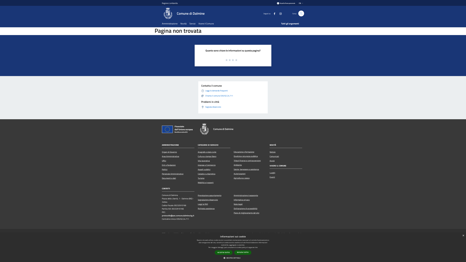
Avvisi (272, 160)
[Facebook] (273, 13)
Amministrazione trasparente (246, 195)
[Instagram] (279, 13)
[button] (233, 258)
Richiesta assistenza (206, 208)
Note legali (238, 204)
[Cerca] (301, 13)
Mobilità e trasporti (206, 182)
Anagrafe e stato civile (207, 152)
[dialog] (233, 247)
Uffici (164, 160)
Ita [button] (300, 3)
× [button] (463, 236)
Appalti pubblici (204, 169)
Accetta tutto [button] (223, 252)
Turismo (201, 178)
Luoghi (272, 172)
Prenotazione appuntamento (209, 195)
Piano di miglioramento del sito (246, 212)
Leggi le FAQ (203, 204)
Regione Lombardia (170, 3)
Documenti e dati (169, 178)
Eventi (272, 177)
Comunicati (274, 156)
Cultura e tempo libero (207, 156)
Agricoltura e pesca (242, 178)
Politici (164, 169)
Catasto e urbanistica (206, 173)
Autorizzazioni (239, 173)
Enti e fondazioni (169, 165)
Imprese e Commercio (207, 165)
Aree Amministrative (170, 156)
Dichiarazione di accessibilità (245, 208)
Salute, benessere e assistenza (246, 169)
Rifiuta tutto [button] (243, 252)
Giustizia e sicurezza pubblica (246, 156)
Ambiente (238, 165)
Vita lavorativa (204, 160)
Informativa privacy (242, 199)
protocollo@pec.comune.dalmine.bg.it (178, 215)
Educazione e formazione (244, 151)
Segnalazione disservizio (208, 199)
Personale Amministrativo (172, 173)
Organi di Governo (169, 152)
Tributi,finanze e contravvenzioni (247, 160)
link (256, 247)
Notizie (272, 152)
